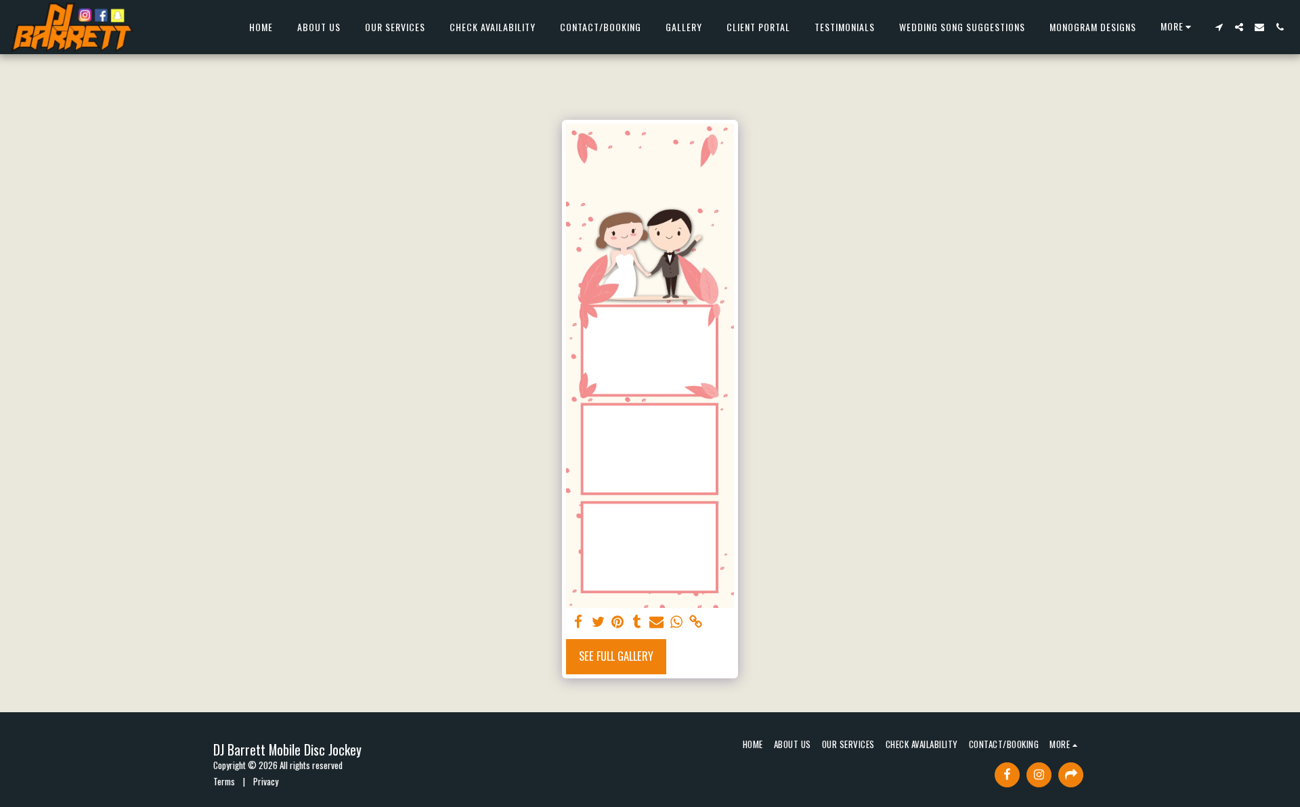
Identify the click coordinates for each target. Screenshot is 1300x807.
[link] (696, 622)
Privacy (265, 781)
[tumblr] (637, 622)
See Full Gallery (616, 655)
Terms (224, 781)
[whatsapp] (676, 622)
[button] (1218, 27)
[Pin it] (618, 622)
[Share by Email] (656, 622)
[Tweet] (598, 622)
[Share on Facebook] (578, 622)
